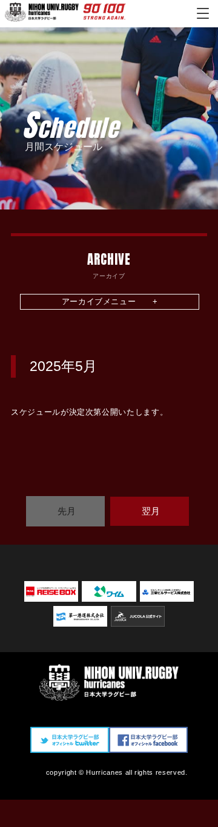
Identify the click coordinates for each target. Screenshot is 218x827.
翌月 (151, 511)
